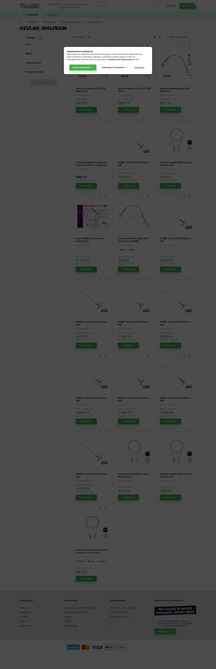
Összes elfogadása (81, 67)
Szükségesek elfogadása (113, 67)
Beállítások (139, 67)
